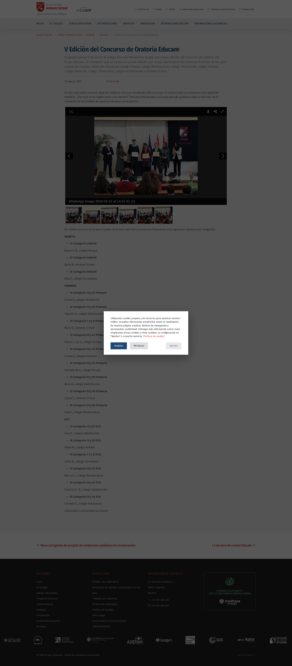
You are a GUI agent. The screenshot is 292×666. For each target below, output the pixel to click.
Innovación (147, 23)
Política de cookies (103, 609)
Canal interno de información (109, 620)
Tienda (171, 9)
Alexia (158, 9)
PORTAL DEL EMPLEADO (105, 581)
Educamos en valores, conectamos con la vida (116, 590)
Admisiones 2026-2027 (193, 9)
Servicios (129, 23)
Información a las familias (210, 23)
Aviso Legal (98, 615)
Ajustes (174, 345)
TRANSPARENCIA (101, 626)
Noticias (41, 626)
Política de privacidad (104, 604)
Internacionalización (175, 23)
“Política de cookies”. (153, 336)
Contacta (143, 9)
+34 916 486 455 (160, 599)
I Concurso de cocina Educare (231, 545)
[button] (208, 111)
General (114, 81)
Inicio (40, 23)
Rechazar (139, 345)
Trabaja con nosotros (222, 9)
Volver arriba (245, 655)
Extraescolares (107, 23)
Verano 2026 (247, 9)
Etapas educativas (80, 23)
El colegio (56, 23)
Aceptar (118, 345)
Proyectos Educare (47, 598)
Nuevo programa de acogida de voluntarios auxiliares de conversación (88, 545)
